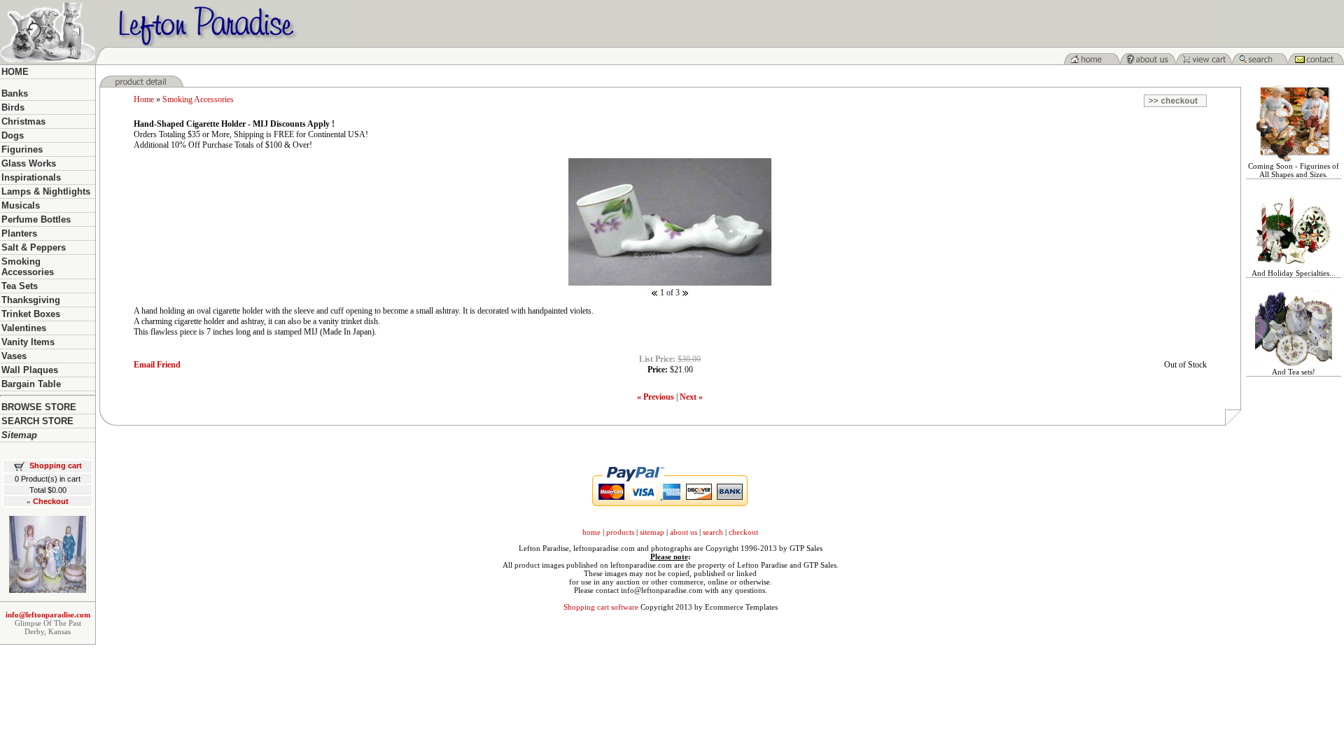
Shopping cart (55, 465)
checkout (743, 532)
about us (683, 532)
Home (144, 99)
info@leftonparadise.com (48, 614)
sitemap (652, 532)
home (591, 532)
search (713, 532)
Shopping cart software (601, 607)
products (620, 532)
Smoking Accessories (198, 99)
